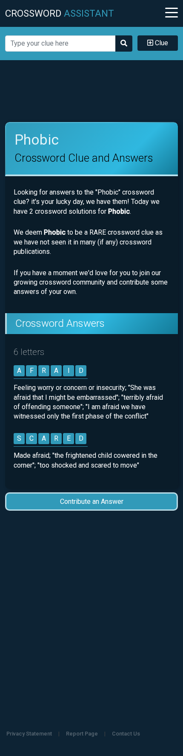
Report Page (82, 733)
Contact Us (126, 733)
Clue (160, 43)
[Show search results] (123, 43)
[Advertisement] (92, 91)
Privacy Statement (29, 733)
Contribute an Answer (91, 501)
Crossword (59, 13)
